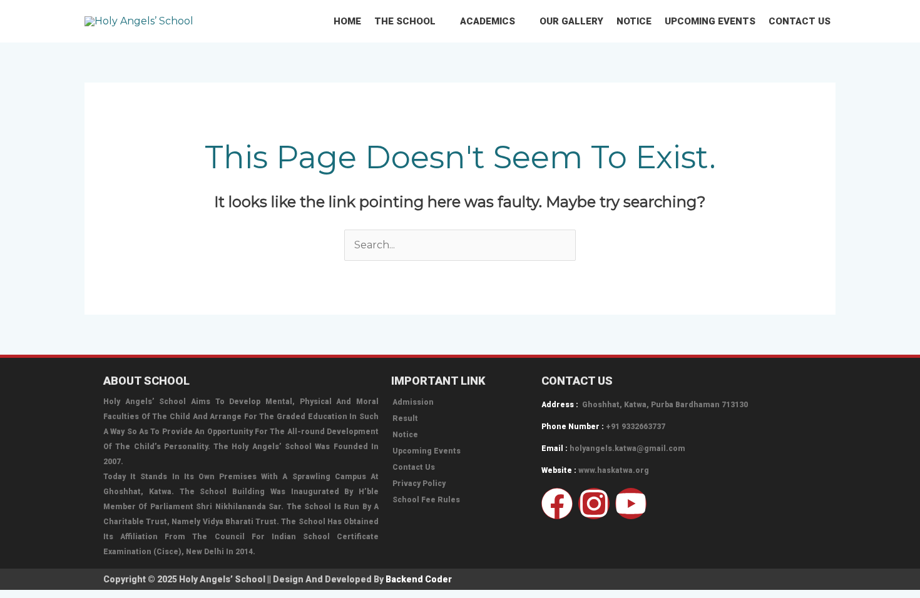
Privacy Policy (419, 483)
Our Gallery (571, 21)
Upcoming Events (710, 21)
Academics (487, 21)
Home (347, 21)
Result (405, 418)
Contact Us (800, 21)
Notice (634, 21)
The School (405, 21)
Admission (413, 402)
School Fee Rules (426, 499)
